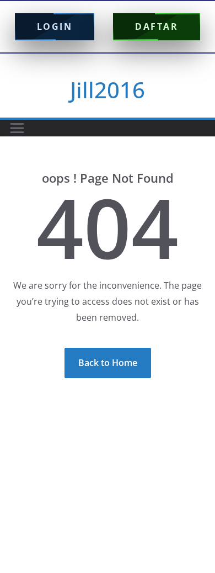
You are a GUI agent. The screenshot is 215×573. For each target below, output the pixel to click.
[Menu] (17, 128)
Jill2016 (107, 90)
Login (55, 26)
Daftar (156, 26)
